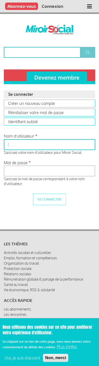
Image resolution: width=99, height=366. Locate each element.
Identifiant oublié (23, 121)
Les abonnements (17, 309)
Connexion (52, 6)
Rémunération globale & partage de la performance (43, 279)
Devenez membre (56, 77)
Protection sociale (17, 268)
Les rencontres (15, 314)
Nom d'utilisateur (19, 136)
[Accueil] (49, 30)
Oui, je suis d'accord (22, 357)
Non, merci (55, 358)
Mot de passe (16, 162)
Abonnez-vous (21, 6)
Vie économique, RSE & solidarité (29, 290)
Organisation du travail (21, 263)
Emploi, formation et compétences (30, 258)
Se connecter (27, 95)
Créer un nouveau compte (31, 103)
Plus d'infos (67, 346)
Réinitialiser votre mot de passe (36, 112)
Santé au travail (16, 284)
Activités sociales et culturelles (27, 252)
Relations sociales (17, 274)
